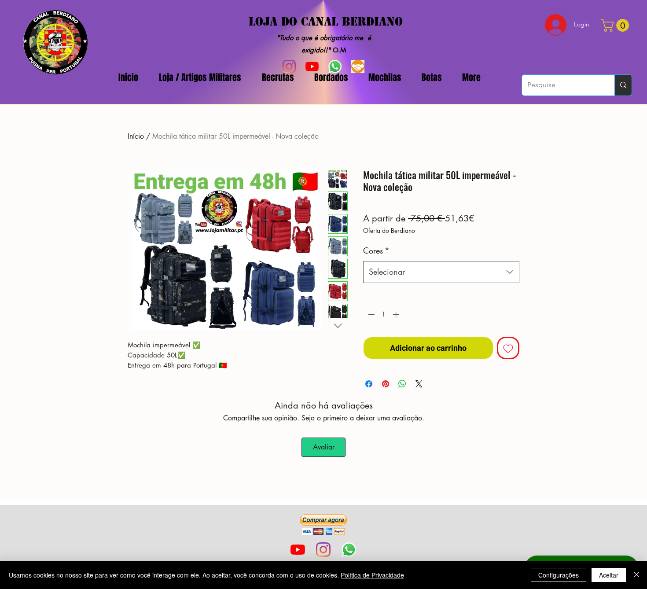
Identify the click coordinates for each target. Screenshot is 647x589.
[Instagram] (323, 549)
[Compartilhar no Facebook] (369, 384)
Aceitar (608, 575)
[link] (616, 25)
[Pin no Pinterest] (385, 384)
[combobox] (441, 272)
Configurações (558, 575)
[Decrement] (370, 314)
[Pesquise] (623, 85)
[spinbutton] (383, 314)
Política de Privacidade (372, 575)
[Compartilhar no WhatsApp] (402, 384)
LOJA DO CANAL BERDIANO (326, 22)
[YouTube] (297, 549)
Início (136, 136)
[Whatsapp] (349, 549)
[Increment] (397, 314)
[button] (323, 524)
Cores (376, 250)
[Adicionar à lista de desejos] (508, 348)
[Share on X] (419, 384)
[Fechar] (636, 575)
